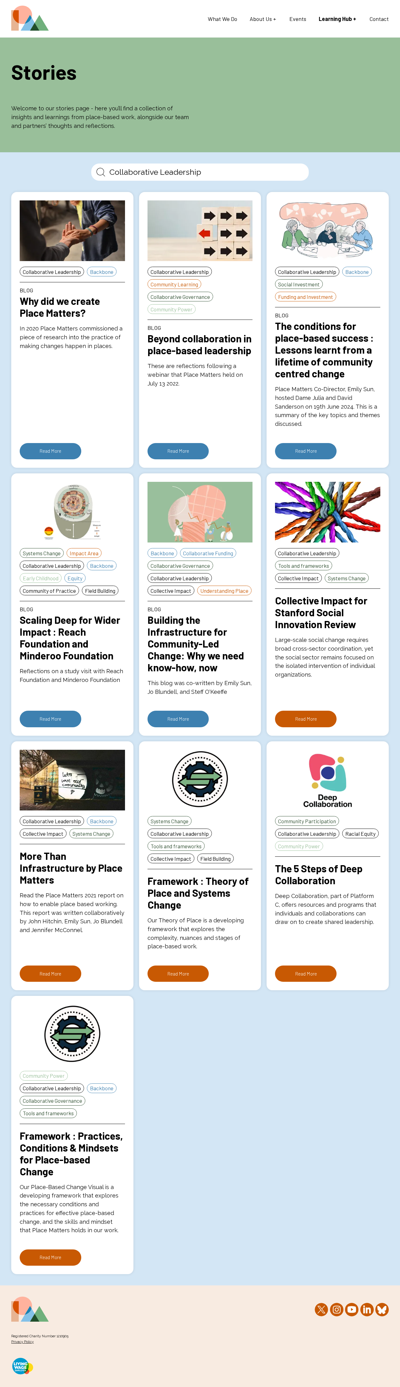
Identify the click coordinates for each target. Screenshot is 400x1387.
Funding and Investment (305, 297)
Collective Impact (171, 591)
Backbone (101, 272)
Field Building (100, 591)
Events (297, 18)
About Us (261, 18)
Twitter (321, 1309)
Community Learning (174, 284)
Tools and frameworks (303, 565)
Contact (379, 18)
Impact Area (84, 553)
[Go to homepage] (30, 28)
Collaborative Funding (208, 553)
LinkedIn (367, 1309)
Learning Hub (335, 18)
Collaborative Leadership (52, 272)
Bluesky (382, 1309)
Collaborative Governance (180, 297)
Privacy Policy (22, 1342)
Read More (50, 451)
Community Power (171, 309)
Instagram (336, 1309)
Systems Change (42, 553)
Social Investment (299, 284)
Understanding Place (224, 591)
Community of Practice (49, 591)
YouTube (351, 1309)
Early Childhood (40, 578)
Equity (75, 578)
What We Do (222, 18)
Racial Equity (360, 833)
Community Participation (307, 821)
